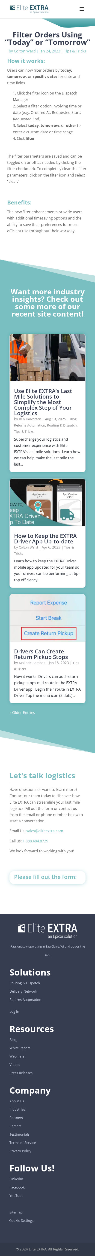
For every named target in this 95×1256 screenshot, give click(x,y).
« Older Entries (22, 712)
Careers (15, 1126)
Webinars (16, 1056)
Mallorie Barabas (32, 663)
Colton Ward (25, 51)
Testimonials (19, 1134)
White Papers (19, 1048)
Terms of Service (22, 1142)
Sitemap (15, 1212)
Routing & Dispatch (62, 425)
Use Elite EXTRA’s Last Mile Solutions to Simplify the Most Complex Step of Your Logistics (43, 402)
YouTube (16, 1195)
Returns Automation (29, 425)
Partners (16, 1117)
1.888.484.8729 (35, 841)
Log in (14, 1011)
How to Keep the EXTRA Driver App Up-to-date (45, 538)
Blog (73, 419)
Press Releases (21, 1072)
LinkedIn (16, 1179)
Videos (14, 1064)
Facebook (17, 1187)
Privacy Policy (20, 1151)
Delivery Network (23, 991)
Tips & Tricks (75, 51)
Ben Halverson (30, 419)
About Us (16, 1101)
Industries (17, 1109)
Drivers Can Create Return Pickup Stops (41, 654)
